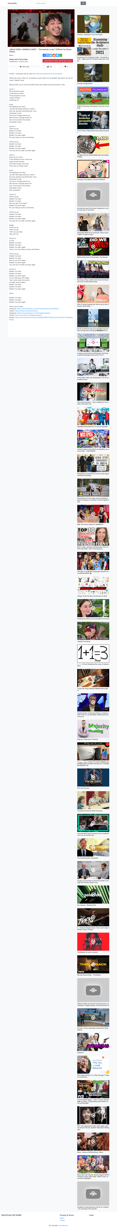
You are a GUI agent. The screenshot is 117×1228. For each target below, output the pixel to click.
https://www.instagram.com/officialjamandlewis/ (33, 313)
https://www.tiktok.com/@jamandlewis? (28, 315)
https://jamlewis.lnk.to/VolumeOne (50, 74)
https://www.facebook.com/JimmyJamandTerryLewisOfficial (38, 309)
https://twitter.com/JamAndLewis (26, 311)
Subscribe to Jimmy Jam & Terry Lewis (57, 61)
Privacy (62, 1220)
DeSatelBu (12, 3)
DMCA (62, 1218)
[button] (83, 3)
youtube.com (63, 1225)
